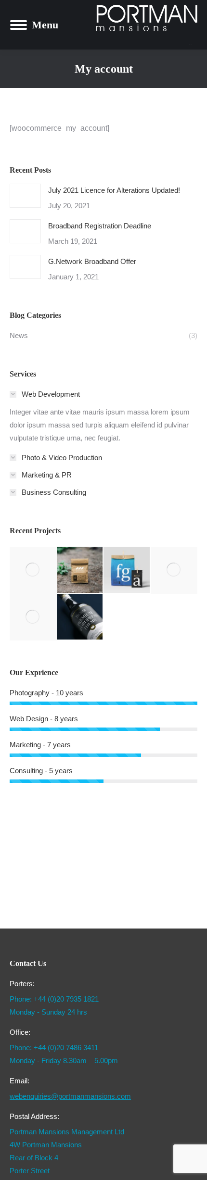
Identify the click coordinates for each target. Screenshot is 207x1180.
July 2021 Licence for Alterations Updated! (114, 190)
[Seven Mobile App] (33, 570)
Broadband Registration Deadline (99, 226)
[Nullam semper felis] (80, 570)
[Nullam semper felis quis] (174, 570)
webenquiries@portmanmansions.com (70, 1096)
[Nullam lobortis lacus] (127, 570)
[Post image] (25, 196)
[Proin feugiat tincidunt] (80, 617)
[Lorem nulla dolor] (33, 617)
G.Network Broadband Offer (92, 261)
